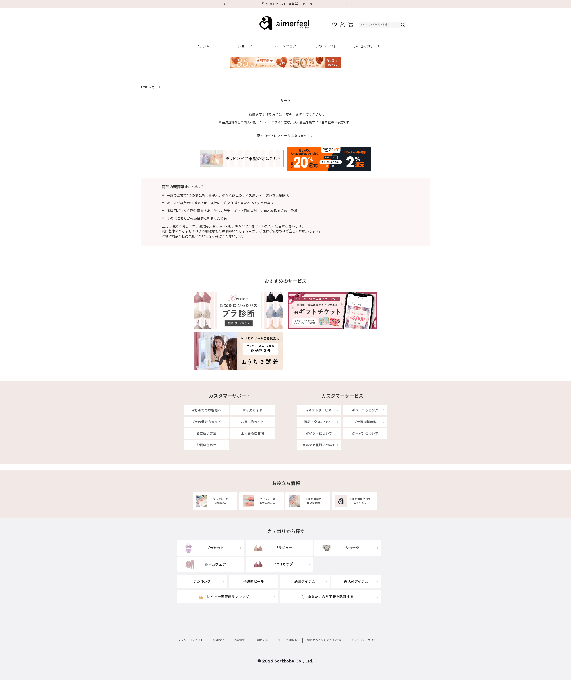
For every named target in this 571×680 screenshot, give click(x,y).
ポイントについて (319, 433)
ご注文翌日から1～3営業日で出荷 (286, 4)
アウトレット (326, 46)
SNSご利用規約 (288, 640)
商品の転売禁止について (190, 236)
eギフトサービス (318, 410)
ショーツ (245, 46)
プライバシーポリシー (365, 640)
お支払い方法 (206, 433)
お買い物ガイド (252, 422)
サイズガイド (253, 410)
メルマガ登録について (318, 445)
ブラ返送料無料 (365, 422)
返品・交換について (319, 422)
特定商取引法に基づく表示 (324, 640)
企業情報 (239, 640)
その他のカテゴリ (366, 46)
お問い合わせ (206, 445)
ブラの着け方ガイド (206, 422)
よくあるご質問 (252, 433)
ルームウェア (285, 46)
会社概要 (218, 640)
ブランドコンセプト (190, 640)
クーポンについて (365, 433)
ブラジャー (204, 46)
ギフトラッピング (365, 410)
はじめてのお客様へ (206, 410)
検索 (403, 25)
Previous (224, 4)
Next (347, 4)
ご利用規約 (261, 640)
